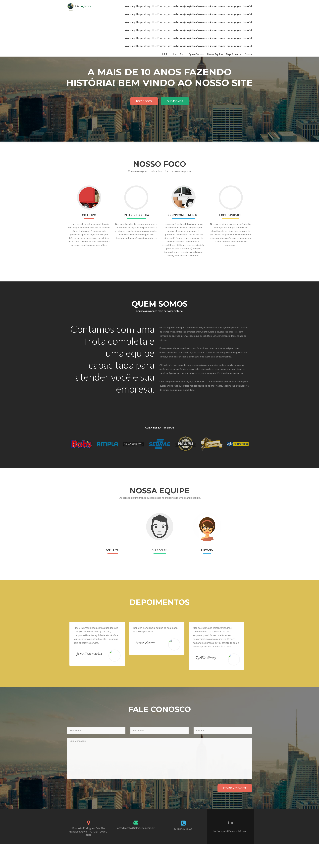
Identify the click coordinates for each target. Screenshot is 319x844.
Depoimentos (233, 54)
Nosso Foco (178, 54)
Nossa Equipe (215, 54)
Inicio (165, 54)
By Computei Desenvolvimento (230, 831)
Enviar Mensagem (234, 788)
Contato (249, 54)
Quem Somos (196, 54)
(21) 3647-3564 (183, 828)
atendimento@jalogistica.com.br (136, 827)
